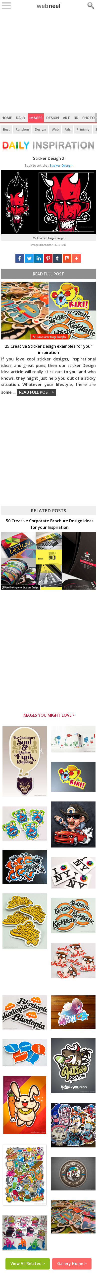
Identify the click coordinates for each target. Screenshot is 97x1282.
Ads (68, 129)
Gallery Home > (72, 1263)
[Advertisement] (48, 62)
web (48, 6)
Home (6, 117)
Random (22, 129)
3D (76, 117)
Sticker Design (48, 165)
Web (55, 129)
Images (35, 117)
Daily (20, 117)
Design (52, 117)
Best (6, 129)
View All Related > (27, 1263)
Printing (83, 129)
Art (66, 117)
